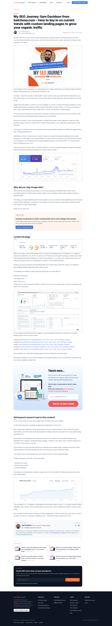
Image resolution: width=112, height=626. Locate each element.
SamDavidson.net (27, 534)
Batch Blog (57, 425)
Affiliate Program (58, 602)
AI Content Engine (42, 600)
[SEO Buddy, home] (19, 2)
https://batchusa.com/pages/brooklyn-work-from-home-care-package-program (46, 349)
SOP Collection (74, 607)
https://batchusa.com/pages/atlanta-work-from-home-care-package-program (44, 339)
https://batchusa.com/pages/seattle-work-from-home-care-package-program (44, 344)
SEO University (74, 600)
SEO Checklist (73, 605)
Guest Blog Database (43, 605)
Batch (15, 89)
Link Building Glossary (75, 610)
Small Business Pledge (58, 533)
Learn (51, 2)
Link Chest (40, 602)
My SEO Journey (46, 525)
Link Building (42, 2)
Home (15, 9)
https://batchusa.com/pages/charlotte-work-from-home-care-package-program (46, 342)
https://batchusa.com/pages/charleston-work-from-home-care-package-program (47, 347)
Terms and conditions (19, 622)
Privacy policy (29, 622)
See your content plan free (24, 227)
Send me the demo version (63, 404)
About (35, 622)
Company (59, 2)
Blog (71, 613)
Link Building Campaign (44, 607)
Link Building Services (59, 600)
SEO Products (32, 2)
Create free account (79, 2)
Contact (41, 622)
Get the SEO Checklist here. (63, 380)
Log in (68, 2)
